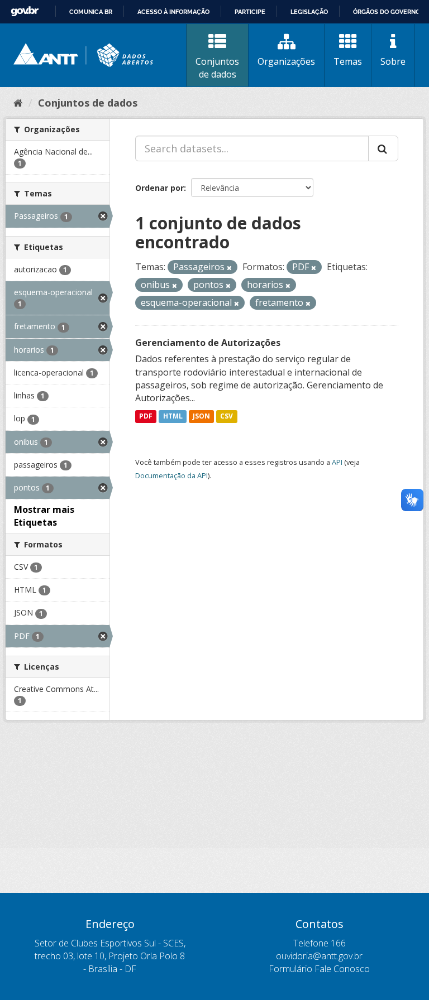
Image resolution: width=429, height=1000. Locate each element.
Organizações (286, 61)
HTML (173, 416)
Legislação (309, 12)
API (337, 462)
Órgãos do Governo (386, 12)
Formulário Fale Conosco (319, 969)
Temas (347, 61)
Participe (250, 12)
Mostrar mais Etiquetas (44, 515)
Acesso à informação (173, 12)
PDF (145, 416)
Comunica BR (90, 12)
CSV (226, 416)
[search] (383, 148)
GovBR (25, 11)
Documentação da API (171, 475)
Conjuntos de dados (217, 67)
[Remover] (229, 267)
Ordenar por (159, 187)
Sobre (393, 61)
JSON (201, 416)
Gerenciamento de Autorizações (207, 342)
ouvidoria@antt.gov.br (319, 956)
